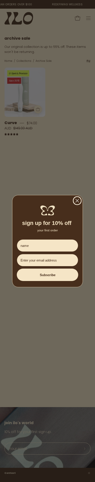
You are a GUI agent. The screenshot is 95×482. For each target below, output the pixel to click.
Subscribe (47, 275)
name (21, 236)
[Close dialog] (77, 201)
